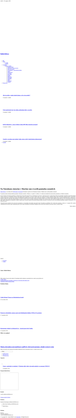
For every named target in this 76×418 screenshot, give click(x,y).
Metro (9, 79)
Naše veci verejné (11, 69)
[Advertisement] (38, 152)
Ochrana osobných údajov (5, 397)
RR (3, 60)
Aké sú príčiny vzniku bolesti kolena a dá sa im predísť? (16, 95)
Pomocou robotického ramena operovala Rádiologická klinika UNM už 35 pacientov (21, 313)
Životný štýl (5, 83)
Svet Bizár (10, 73)
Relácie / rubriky (8, 65)
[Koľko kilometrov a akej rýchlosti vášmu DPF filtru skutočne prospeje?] (12, 122)
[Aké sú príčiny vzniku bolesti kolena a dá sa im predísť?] (12, 93)
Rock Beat (10, 74)
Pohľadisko (10, 77)
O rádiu (6, 62)
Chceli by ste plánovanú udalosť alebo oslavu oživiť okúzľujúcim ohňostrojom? (22, 139)
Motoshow (10, 80)
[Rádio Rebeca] (6, 58)
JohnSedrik (18, 416)
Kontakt (4, 142)
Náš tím (6, 63)
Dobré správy (10, 72)
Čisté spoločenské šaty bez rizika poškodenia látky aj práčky (17, 110)
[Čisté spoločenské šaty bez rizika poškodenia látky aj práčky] (12, 107)
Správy (9, 71)
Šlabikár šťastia (10, 67)
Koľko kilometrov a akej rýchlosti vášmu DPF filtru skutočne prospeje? (20, 124)
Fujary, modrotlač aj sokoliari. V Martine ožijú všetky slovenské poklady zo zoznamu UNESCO (26, 366)
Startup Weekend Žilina (7, 281)
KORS (9, 75)
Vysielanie (5, 64)
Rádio (4, 61)
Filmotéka (9, 78)
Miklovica (9, 76)
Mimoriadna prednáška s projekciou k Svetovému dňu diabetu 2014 (14, 280)
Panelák (9, 81)
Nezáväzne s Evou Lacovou (13, 68)
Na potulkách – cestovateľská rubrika (15, 70)
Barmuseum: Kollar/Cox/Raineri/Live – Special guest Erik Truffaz (16, 328)
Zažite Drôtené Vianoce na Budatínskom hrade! (12, 297)
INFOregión (15, 191)
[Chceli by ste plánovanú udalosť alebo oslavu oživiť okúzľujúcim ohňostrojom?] (12, 136)
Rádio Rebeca (3, 191)
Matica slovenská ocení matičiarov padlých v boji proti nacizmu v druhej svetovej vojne (27, 347)
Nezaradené (20, 191)
